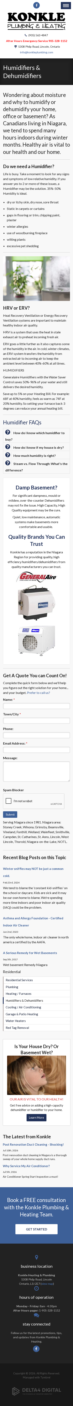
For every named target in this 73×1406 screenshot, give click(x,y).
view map (47, 1283)
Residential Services (19, 980)
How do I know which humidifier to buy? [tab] (35, 436)
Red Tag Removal (17, 1027)
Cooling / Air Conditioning (23, 1007)
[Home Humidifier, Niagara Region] (36, 1075)
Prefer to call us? (38, 692)
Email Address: (15, 743)
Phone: (8, 729)
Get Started (36, 1229)
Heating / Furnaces (18, 993)
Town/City (12, 714)
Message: (10, 758)
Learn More (36, 1117)
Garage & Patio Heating (22, 1014)
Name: (9, 699)
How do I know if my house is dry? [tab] (38, 447)
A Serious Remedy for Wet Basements (30, 953)
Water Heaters (16, 1021)
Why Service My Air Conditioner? (26, 1166)
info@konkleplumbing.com (36, 52)
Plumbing (12, 987)
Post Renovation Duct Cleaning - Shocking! (33, 1144)
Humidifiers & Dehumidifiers (24, 1000)
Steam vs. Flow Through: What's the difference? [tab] (36, 467)
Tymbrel (45, 1377)
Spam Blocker (13, 790)
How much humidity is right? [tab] (34, 455)
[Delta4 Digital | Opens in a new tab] (36, 1388)
